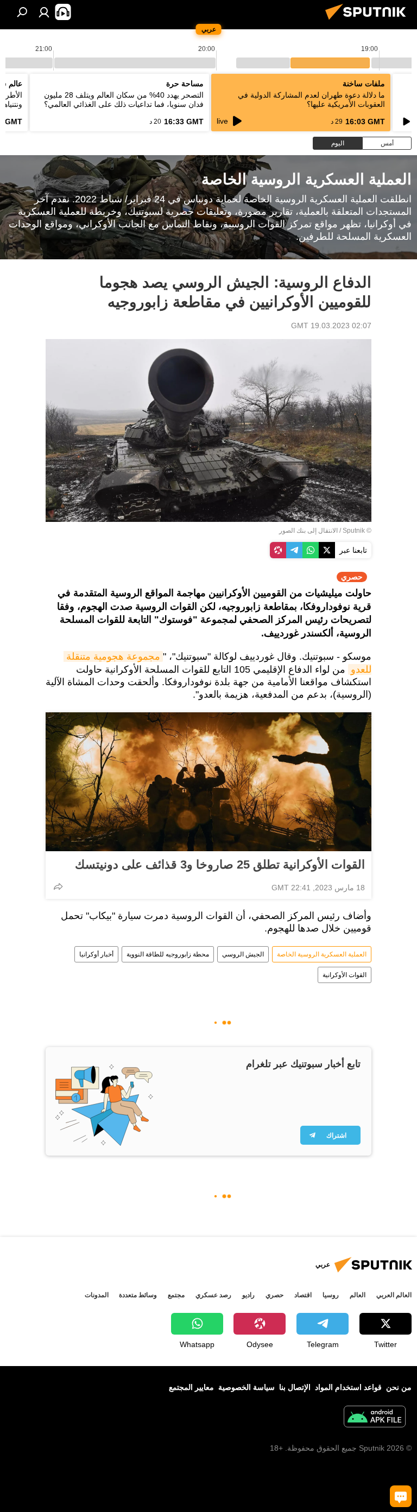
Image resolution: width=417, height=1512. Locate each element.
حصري (274, 1295)
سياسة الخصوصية (246, 1387)
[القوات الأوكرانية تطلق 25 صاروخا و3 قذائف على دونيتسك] (208, 781)
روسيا (331, 1295)
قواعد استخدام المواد (348, 1387)
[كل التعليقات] (401, 1496)
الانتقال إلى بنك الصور (308, 530)
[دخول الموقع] (44, 12)
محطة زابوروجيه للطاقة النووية (168, 954)
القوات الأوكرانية (345, 975)
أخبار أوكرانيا (96, 954)
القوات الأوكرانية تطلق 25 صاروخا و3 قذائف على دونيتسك (220, 864)
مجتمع (176, 1295)
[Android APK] (375, 1418)
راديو (248, 1295)
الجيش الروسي (243, 954)
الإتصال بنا (295, 1387)
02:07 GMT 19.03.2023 (331, 325)
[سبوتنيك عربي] (368, 21)
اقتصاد (303, 1295)
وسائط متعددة (138, 1295)
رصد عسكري (213, 1295)
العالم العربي (394, 1295)
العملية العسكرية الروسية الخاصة (322, 954)
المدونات (97, 1295)
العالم (357, 1295)
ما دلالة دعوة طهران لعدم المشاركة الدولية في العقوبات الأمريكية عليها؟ (311, 100)
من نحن (399, 1387)
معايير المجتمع (191, 1387)
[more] (58, 886)
